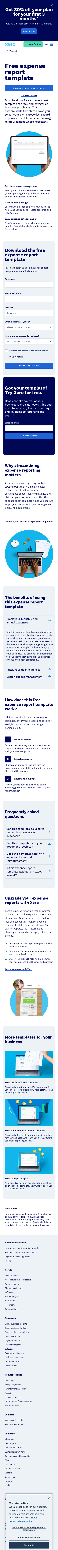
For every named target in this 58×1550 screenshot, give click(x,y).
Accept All (29, 1545)
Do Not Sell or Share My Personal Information (29, 1528)
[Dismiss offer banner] (51, 5)
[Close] (48, 1498)
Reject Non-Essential (29, 1537)
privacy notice (25, 1521)
